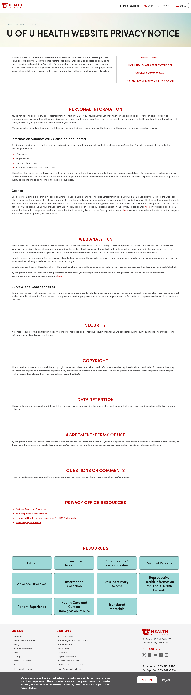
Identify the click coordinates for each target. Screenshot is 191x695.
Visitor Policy (63, 648)
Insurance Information (74, 563)
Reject (166, 680)
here (147, 206)
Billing (31, 563)
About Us (18, 636)
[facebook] (149, 655)
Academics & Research (24, 640)
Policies (33, 24)
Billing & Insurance (129, 5)
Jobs (16, 652)
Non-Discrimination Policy (70, 668)
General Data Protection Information (150, 81)
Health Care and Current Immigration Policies (74, 606)
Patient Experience (31, 606)
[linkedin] (161, 655)
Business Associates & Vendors (31, 509)
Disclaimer (62, 652)
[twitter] (144, 655)
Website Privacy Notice (68, 660)
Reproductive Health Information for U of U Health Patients (159, 583)
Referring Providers (23, 668)
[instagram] (166, 655)
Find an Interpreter (23, 648)
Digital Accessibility (67, 656)
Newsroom (19, 664)
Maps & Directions (22, 660)
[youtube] (155, 655)
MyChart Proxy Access (116, 583)
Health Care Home (15, 24)
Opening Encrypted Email (150, 73)
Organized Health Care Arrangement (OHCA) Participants (46, 517)
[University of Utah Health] (12, 5)
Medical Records (159, 563)
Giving (17, 656)
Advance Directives (31, 583)
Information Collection (74, 583)
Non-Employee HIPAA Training (31, 513)
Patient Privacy (150, 57)
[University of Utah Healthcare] (160, 632)
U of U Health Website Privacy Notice (150, 65)
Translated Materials (117, 606)
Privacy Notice (28, 688)
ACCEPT (147, 680)
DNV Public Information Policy (71, 664)
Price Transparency (67, 636)
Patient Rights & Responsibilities (117, 563)
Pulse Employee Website (28, 522)
